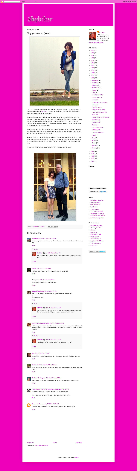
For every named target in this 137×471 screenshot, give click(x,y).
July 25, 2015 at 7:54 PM (61, 389)
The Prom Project (95, 239)
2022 (92, 60)
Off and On (93, 232)
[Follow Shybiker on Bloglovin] (98, 192)
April (93, 140)
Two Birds (44, 111)
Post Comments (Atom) (41, 446)
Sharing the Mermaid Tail (99, 112)
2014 (92, 151)
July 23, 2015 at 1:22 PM (53, 378)
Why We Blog (96, 120)
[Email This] (49, 227)
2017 (92, 73)
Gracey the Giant (37, 365)
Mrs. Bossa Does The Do (97, 215)
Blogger (76, 457)
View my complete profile (96, 43)
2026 (92, 50)
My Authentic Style (95, 234)
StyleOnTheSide (37, 291)
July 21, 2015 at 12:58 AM (48, 238)
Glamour (92, 230)
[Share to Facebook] (55, 227)
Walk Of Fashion (95, 205)
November (95, 82)
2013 (92, 153)
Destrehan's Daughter (38, 378)
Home (55, 442)
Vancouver (95, 100)
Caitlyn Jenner (96, 122)
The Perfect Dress (95, 243)
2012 (92, 156)
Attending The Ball (95, 228)
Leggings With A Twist (96, 241)
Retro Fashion (94, 236)
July (93, 92)
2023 (92, 58)
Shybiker (39, 253)
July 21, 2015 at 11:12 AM (53, 307)
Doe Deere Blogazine (96, 218)
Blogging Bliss (96, 130)
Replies (36, 249)
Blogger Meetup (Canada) (99, 102)
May (93, 138)
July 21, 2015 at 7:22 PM (42, 353)
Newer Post (30, 442)
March (94, 143)
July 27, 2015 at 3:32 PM (51, 404)
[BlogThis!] (51, 227)
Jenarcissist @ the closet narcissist (43, 389)
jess (33, 353)
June (93, 135)
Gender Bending (97, 97)
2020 (92, 65)
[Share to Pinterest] (57, 227)
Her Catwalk (94, 207)
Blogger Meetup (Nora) (98, 110)
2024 (92, 55)
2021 (92, 63)
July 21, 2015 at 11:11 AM (53, 253)
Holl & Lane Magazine (96, 200)
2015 (92, 78)
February (95, 145)
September (95, 87)
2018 (92, 70)
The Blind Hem (94, 209)
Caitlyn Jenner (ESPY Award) (100, 117)
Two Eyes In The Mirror (97, 213)
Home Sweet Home (97, 127)
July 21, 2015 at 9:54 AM (57, 323)
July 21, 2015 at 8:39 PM (50, 365)
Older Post (79, 442)
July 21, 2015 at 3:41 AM (49, 291)
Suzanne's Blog (95, 202)
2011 (92, 158)
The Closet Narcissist (96, 211)
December (95, 80)
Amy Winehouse (97, 107)
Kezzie (34, 268)
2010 (92, 161)
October (94, 85)
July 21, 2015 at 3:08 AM (44, 268)
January (94, 148)
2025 (92, 53)
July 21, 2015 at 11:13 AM (53, 339)
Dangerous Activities (98, 132)
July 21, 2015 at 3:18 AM (47, 280)
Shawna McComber (38, 404)
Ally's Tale (95, 115)
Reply (33, 245)
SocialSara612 (36, 238)
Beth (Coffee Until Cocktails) (40, 323)
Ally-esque (95, 125)
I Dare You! (93, 245)
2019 (92, 68)
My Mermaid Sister (97, 95)
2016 (92, 75)
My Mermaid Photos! (96, 226)
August (94, 90)
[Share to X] (53, 227)
